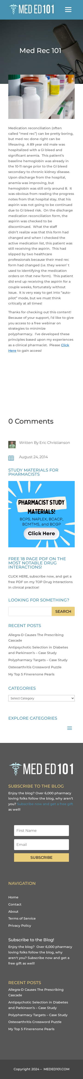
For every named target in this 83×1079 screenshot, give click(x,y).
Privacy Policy (19, 926)
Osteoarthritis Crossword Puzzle (35, 667)
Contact (14, 904)
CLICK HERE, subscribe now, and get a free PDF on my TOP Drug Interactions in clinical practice (40, 581)
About (13, 911)
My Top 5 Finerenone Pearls (31, 674)
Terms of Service (22, 918)
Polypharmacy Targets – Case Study (38, 660)
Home (13, 897)
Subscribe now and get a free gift (45, 804)
